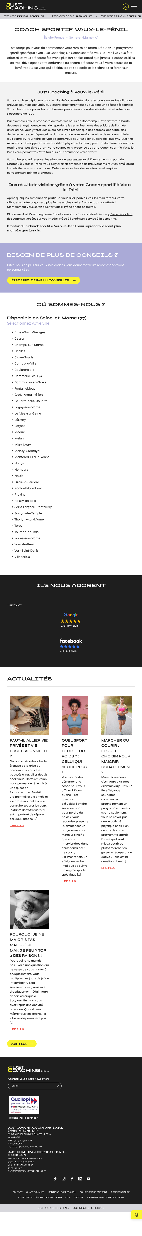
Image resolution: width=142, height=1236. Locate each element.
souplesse (74, 159)
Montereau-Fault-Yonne (32, 457)
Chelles (19, 351)
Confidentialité (120, 1192)
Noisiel (19, 476)
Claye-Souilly (24, 357)
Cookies (78, 1197)
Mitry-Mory (22, 445)
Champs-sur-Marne (29, 345)
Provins (19, 494)
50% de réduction (120, 214)
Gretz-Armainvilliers (28, 395)
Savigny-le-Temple (28, 513)
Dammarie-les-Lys (28, 376)
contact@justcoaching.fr (25, 1147)
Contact (18, 1192)
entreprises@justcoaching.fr (27, 1171)
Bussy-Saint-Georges (29, 332)
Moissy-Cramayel (27, 451)
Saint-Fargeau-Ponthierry (33, 507)
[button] (71, 619)
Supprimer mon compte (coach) (105, 1197)
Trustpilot (14, 605)
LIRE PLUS (17, 825)
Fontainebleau (25, 388)
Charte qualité (35, 1192)
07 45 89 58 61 (15, 1143)
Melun (19, 438)
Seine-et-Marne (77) (83, 37)
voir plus (19, 1044)
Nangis (19, 463)
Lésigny (20, 420)
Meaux (19, 432)
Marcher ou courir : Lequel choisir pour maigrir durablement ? (116, 756)
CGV (67, 1197)
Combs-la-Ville (25, 363)
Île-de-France (54, 37)
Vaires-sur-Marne (27, 538)
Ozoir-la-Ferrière (26, 482)
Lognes (19, 426)
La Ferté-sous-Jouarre (31, 401)
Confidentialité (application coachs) (40, 1197)
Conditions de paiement (93, 1192)
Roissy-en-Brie (25, 501)
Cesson (19, 338)
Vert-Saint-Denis (26, 551)
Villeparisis (22, 557)
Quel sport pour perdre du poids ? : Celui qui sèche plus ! (74, 756)
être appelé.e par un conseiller (40, 280)
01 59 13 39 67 (15, 1168)
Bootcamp (89, 121)
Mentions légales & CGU (62, 1192)
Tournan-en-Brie (26, 532)
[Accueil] (62, 6)
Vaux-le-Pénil (24, 544)
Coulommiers (24, 370)
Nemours (21, 469)
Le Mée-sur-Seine (27, 413)
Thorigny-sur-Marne (29, 519)
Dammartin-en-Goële (30, 382)
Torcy (18, 526)
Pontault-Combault (28, 488)
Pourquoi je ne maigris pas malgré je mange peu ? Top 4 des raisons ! (28, 945)
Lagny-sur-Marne (27, 407)
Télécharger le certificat (23, 1117)
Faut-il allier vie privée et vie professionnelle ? (29, 748)
